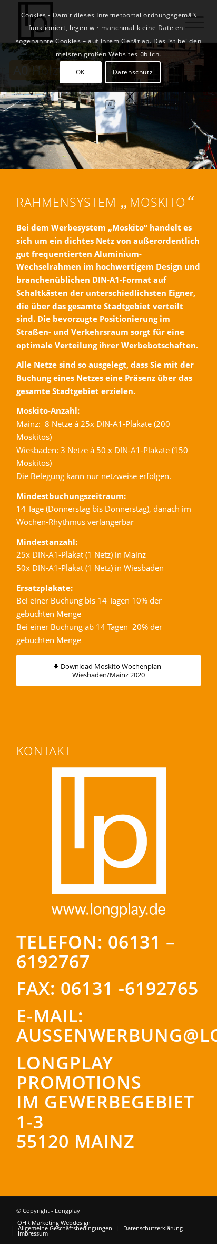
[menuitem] (54, 1223)
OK (80, 72)
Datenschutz (133, 72)
